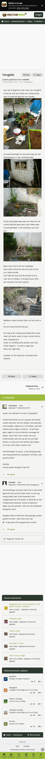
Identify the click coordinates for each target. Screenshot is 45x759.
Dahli (15, 634)
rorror (11, 701)
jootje (11, 723)
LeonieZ (25, 79)
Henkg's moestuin (23, 679)
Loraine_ (17, 609)
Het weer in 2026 (16, 643)
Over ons (22, 742)
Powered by (22, 750)
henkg (11, 679)
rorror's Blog (20, 701)
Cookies (26, 746)
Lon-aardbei (18, 659)
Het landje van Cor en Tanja (27, 690)
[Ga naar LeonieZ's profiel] (4, 483)
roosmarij (12, 405)
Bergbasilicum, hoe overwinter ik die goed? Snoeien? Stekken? (24, 605)
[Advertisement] (22, 47)
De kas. (12, 721)
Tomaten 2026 (15, 618)
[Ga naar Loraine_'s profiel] (6, 608)
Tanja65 (12, 690)
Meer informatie (7, 5)
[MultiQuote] (3, 475)
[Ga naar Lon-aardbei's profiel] (6, 658)
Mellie (16, 622)
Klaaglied (13, 687)
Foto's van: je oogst (17, 655)
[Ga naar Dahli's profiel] (6, 634)
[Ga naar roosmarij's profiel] (4, 406)
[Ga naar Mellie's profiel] (6, 621)
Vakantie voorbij (16, 710)
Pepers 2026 (14, 631)
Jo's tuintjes (20, 723)
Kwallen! (12, 676)
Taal (17, 746)
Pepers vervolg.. (16, 698)
